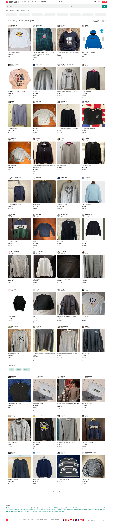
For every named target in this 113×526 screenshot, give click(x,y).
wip (12, 507)
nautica (13, 511)
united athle (47, 509)
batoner (97, 507)
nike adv (51, 507)
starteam (45, 507)
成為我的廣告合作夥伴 (44, 519)
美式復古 (8, 507)
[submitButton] (104, 6)
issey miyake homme (83, 507)
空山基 (55, 507)
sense (83, 509)
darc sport (91, 507)
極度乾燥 (18, 511)
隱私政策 (57, 519)
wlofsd (69, 507)
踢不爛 (103, 509)
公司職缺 (37, 519)
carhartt (23, 507)
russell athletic (97, 509)
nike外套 (102, 507)
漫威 (80, 509)
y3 (42, 509)
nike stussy (52, 511)
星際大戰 (53, 509)
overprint (28, 507)
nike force (34, 507)
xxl (73, 507)
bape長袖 (64, 507)
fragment (90, 509)
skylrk (59, 507)
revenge (40, 507)
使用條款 (52, 519)
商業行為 (20, 520)
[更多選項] (8, 60)
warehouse (34, 511)
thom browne (27, 511)
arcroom (11, 509)
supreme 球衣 (29, 509)
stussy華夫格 (45, 511)
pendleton (60, 509)
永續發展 (33, 519)
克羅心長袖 (22, 509)
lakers (35, 509)
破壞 (76, 507)
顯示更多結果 (56, 491)
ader (63, 511)
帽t (22, 511)
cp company (17, 507)
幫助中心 (20, 519)
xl (56, 509)
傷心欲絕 (8, 511)
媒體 (29, 519)
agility (39, 511)
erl (86, 509)
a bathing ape (74, 509)
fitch (39, 509)
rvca (7, 509)
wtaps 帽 (16, 509)
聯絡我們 (25, 519)
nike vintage (67, 509)
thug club (58, 511)
